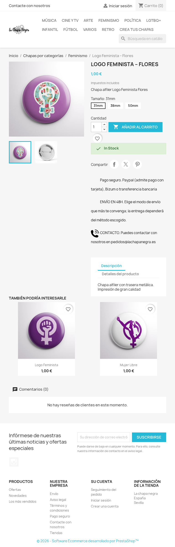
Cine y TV (70, 20)
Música (49, 20)
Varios (90, 29)
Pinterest (137, 164)
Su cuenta (101, 481)
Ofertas (15, 489)
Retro (108, 29)
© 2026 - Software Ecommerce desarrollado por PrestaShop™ (88, 541)
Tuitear (125, 164)
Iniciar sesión (101, 500)
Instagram (13, 462)
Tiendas (56, 533)
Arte (88, 20)
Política (132, 20)
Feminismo (108, 20)
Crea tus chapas (137, 29)
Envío (54, 494)
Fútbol (70, 29)
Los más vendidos (22, 501)
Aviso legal (58, 499)
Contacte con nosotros (29, 5)
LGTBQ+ (153, 20)
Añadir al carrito (135, 127)
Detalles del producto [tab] (120, 274)
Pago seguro (60, 516)
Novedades (18, 495)
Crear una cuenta (104, 506)
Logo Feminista (46, 365)
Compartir (114, 164)
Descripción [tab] (111, 265)
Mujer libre (128, 365)
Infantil (50, 29)
